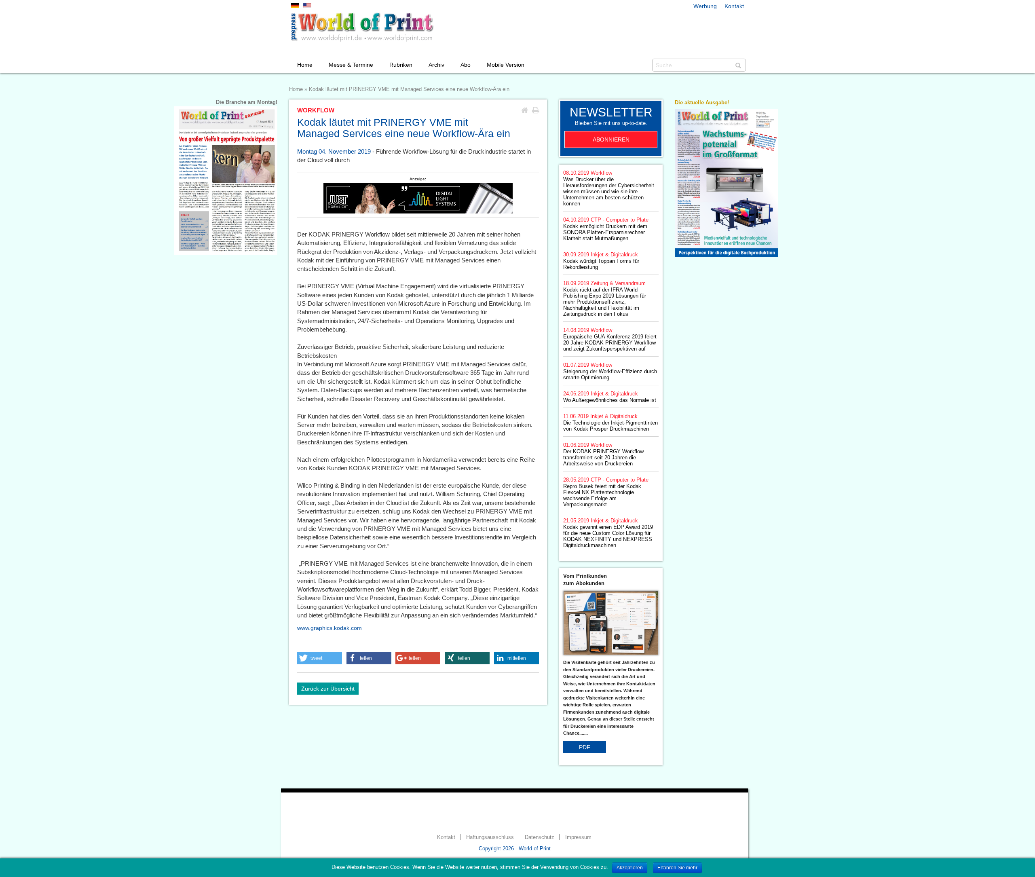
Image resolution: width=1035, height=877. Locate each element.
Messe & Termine (351, 64)
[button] (319, 658)
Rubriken (400, 64)
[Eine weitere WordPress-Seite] (362, 27)
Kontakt (734, 6)
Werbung (705, 6)
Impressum (578, 837)
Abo (465, 64)
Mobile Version (505, 64)
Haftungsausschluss (490, 837)
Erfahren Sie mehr (677, 868)
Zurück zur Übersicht (328, 688)
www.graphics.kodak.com (329, 628)
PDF (584, 747)
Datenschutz (539, 837)
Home (305, 64)
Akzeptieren (630, 868)
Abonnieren (611, 139)
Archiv (436, 64)
